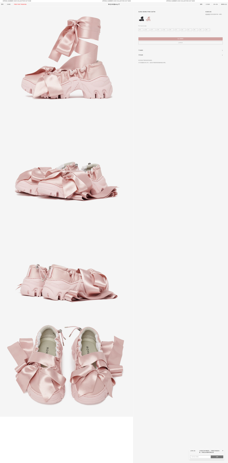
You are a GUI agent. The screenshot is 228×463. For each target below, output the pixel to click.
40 (170, 29)
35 (140, 29)
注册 (217, 456)
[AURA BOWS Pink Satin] (148, 19)
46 (206, 29)
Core (8, 4)
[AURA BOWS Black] (141, 19)
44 (194, 29)
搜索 (201, 4)
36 (146, 29)
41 (176, 29)
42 (182, 29)
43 (188, 29)
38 (158, 29)
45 (200, 29)
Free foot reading (20, 4)
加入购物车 (180, 39)
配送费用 (208, 14)
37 (152, 29)
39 (164, 29)
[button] (180, 50)
